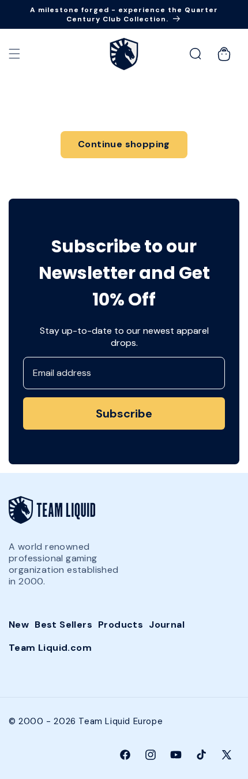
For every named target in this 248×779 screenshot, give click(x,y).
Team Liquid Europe (120, 721)
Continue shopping (124, 144)
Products (120, 624)
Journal (167, 624)
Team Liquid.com (50, 648)
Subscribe (124, 413)
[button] (14, 53)
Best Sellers (63, 624)
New (19, 624)
